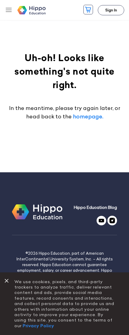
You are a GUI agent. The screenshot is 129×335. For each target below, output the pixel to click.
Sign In (111, 10)
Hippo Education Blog (95, 207)
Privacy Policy (38, 325)
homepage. (88, 116)
